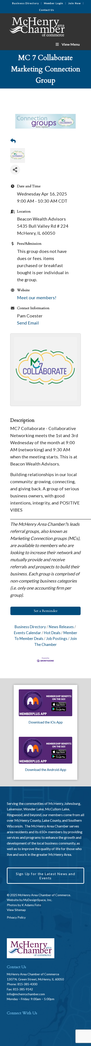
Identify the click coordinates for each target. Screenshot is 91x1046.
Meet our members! (36, 297)
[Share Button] (15, 170)
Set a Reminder (45, 610)
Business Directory (25, 3)
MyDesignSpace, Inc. (37, 900)
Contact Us (46, 9)
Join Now (74, 3)
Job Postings (56, 638)
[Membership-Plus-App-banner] (45, 702)
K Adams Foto (31, 905)
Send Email (28, 322)
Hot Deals (52, 632)
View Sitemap (16, 910)
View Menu (71, 44)
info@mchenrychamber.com (26, 994)
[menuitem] (25, 3)
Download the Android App (45, 769)
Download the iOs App (45, 722)
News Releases (61, 626)
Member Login (53, 3)
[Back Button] (13, 141)
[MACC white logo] (38, 26)
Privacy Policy (16, 917)
